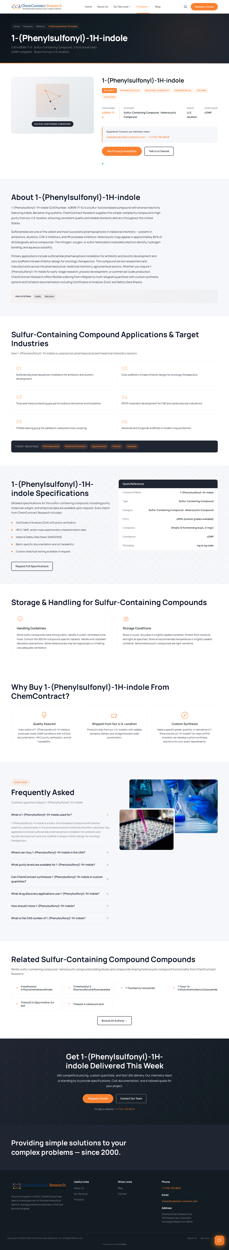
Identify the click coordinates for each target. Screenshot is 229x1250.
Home (88, 6)
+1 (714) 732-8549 (158, 137)
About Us (102, 6)
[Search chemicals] (185, 6)
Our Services (120, 6)
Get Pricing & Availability (121, 151)
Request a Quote (204, 6)
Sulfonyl (40, 26)
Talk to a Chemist (159, 151)
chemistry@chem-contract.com (125, 137)
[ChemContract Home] (37, 6)
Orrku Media (120, 1244)
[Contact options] (219, 1240)
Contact (122, 1193)
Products (141, 6)
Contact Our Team (131, 1098)
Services (205, 1238)
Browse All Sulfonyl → (114, 1020)
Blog (157, 6)
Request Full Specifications (32, 566)
